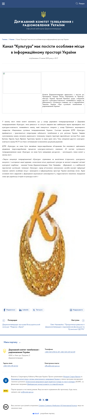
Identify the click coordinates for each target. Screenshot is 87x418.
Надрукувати (78, 310)
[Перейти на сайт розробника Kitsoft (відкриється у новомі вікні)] (35, 413)
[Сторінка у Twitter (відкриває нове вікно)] (43, 400)
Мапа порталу (11, 342)
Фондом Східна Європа (71, 377)
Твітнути (39, 310)
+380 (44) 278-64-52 (10, 366)
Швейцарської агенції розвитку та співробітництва (45, 384)
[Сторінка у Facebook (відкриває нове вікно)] (40, 400)
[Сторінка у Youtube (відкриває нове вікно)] (47, 400)
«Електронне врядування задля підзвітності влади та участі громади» (50, 382)
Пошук (82, 4)
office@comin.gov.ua (52, 366)
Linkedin (25, 310)
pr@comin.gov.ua (27, 392)
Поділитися (10, 310)
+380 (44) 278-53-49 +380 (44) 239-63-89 (60, 352)
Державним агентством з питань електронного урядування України (35, 379)
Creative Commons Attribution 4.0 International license (58, 405)
